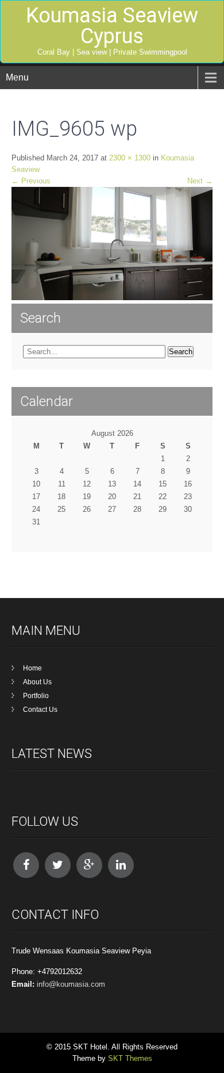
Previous (31, 181)
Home (32, 668)
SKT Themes (130, 1058)
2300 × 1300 (129, 158)
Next (200, 181)
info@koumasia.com (71, 984)
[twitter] (58, 865)
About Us (37, 682)
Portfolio (36, 696)
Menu (17, 77)
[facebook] (26, 865)
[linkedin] (121, 865)
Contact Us (40, 710)
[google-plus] (89, 865)
